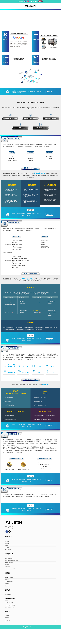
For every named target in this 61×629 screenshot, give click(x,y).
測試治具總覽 (8, 594)
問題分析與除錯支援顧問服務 (11, 560)
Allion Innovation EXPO (10, 568)
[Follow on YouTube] (35, 1)
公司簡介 (7, 541)
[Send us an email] (33, 1)
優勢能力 (7, 545)
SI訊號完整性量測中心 (10, 605)
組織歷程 (7, 543)
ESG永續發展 (8, 549)
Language (20, 1)
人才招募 (7, 547)
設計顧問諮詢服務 (9, 562)
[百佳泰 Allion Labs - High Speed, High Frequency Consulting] (30, 6)
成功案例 (7, 579)
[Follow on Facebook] (7, 531)
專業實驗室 (7, 566)
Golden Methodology (9, 577)
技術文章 (7, 586)
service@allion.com (13, 528)
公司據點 (7, 615)
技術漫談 (7, 583)
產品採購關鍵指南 (9, 581)
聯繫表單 (7, 617)
